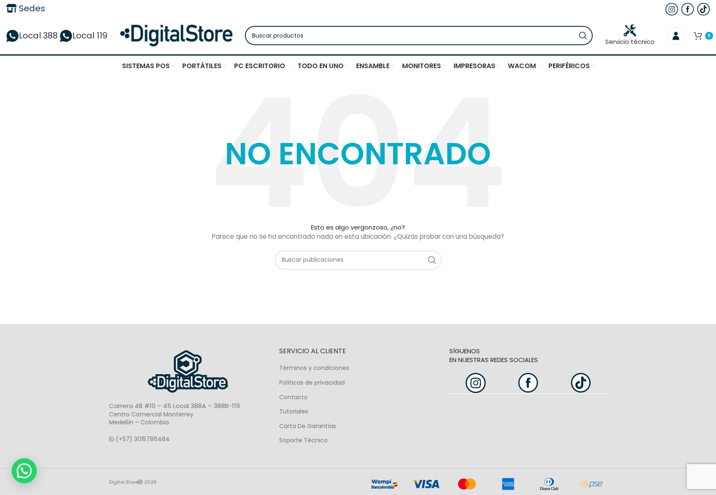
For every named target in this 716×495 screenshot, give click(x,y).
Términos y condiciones (314, 368)
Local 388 (38, 35)
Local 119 (89, 35)
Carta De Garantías (307, 426)
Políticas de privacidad (312, 382)
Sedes (31, 8)
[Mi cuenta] (676, 35)
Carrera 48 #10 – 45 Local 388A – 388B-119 (174, 405)
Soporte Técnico (303, 440)
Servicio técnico (630, 41)
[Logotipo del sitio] (176, 35)
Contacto (293, 397)
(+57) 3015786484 (142, 439)
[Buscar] (583, 35)
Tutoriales (293, 411)
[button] (24, 470)
